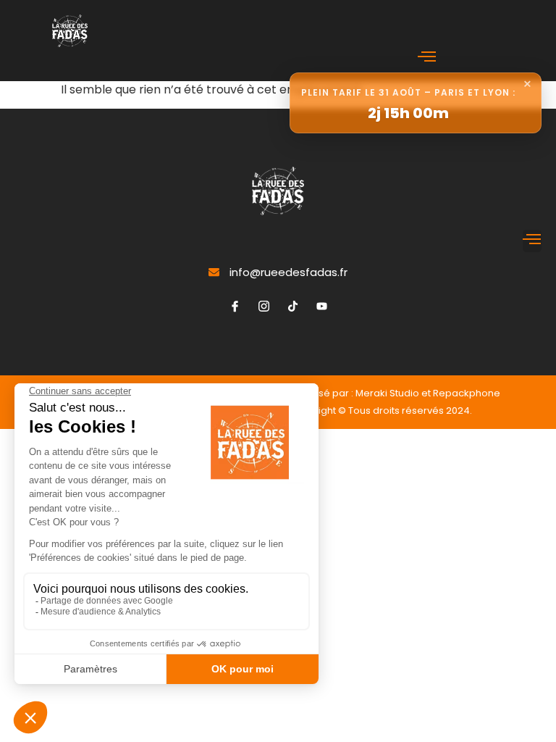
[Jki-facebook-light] (234, 306)
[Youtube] (321, 306)
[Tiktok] (292, 306)
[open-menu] (427, 58)
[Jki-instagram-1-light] (263, 306)
